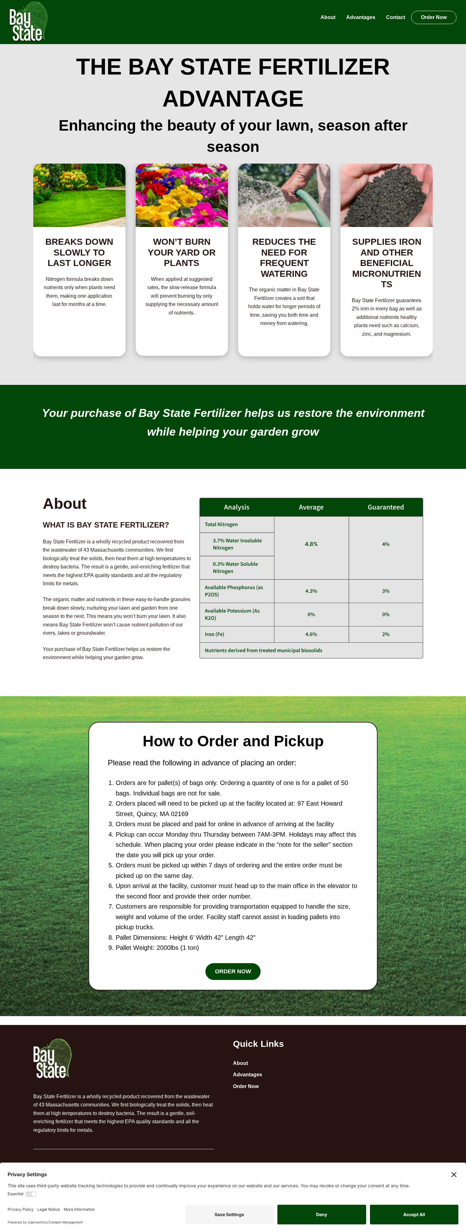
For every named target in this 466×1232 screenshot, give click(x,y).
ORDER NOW (233, 971)
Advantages (247, 1074)
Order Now (246, 1086)
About (240, 1063)
